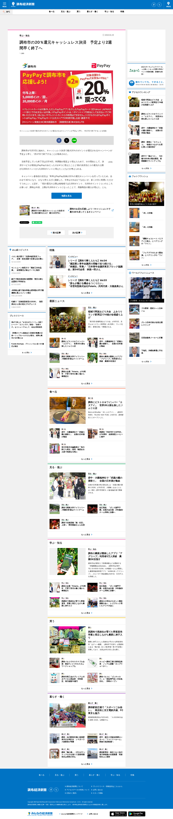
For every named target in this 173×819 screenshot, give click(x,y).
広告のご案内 (71, 793)
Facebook (154, 5)
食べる (52, 11)
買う (79, 11)
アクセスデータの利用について (78, 790)
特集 (122, 11)
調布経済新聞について (74, 786)
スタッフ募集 (98, 793)
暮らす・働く (92, 11)
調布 (22, 53)
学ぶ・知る (109, 11)
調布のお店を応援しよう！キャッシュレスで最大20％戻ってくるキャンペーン (90, 210)
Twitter (159, 5)
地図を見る (67, 195)
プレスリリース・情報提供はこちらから (107, 786)
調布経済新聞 (22, 4)
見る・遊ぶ (65, 11)
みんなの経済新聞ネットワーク (40, 814)
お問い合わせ (98, 790)
